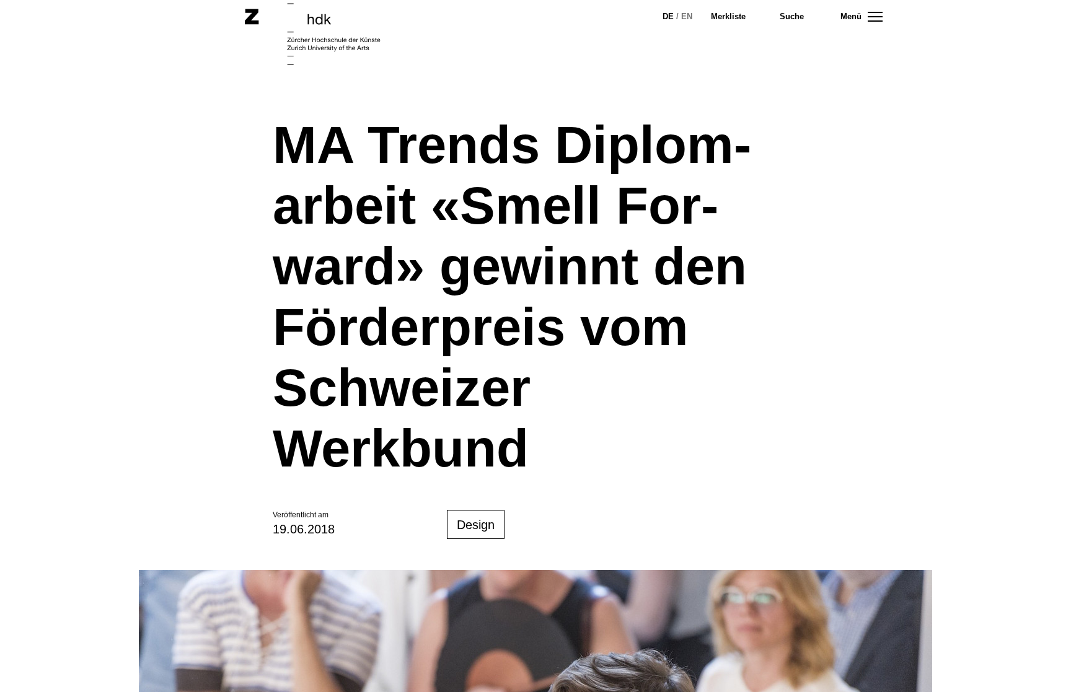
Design (476, 525)
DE (668, 16)
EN (686, 16)
